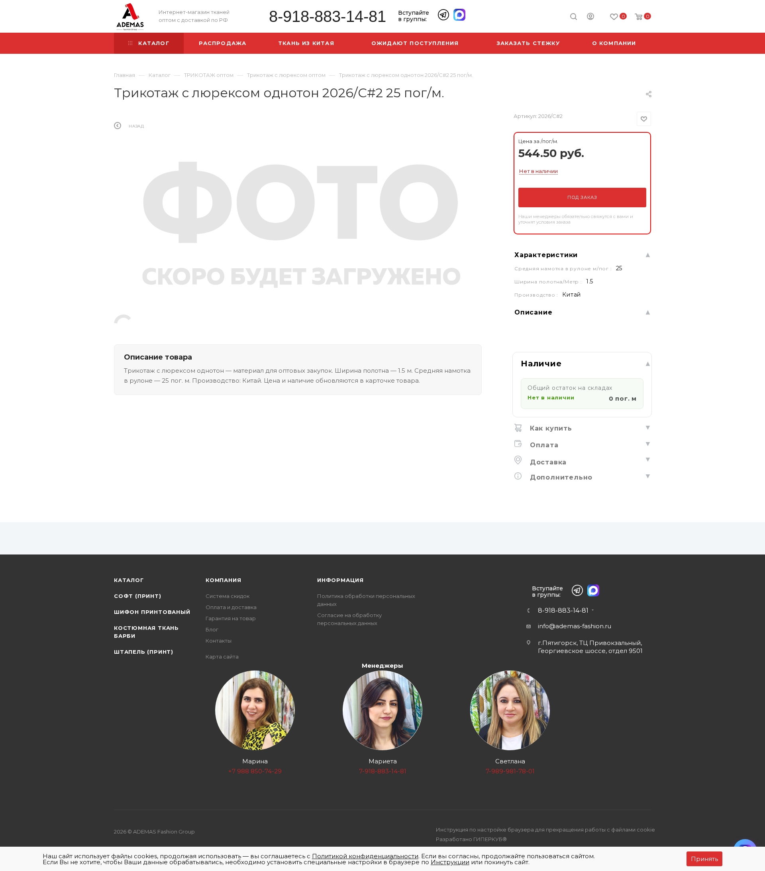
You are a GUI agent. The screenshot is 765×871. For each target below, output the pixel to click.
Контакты (218, 640)
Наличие (541, 363)
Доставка (547, 462)
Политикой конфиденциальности (365, 856)
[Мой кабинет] (590, 17)
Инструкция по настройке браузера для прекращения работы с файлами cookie (545, 829)
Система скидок (227, 596)
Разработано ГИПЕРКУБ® (471, 839)
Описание (533, 312)
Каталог (129, 580)
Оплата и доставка (231, 607)
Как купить (550, 428)
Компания (223, 580)
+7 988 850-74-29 (255, 771)
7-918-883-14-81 (382, 771)
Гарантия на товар (231, 618)
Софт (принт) (137, 596)
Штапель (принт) (143, 652)
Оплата (543, 445)
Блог (212, 629)
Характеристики (546, 255)
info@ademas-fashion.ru (574, 626)
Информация (340, 580)
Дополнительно (560, 477)
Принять (704, 859)
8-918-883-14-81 (327, 17)
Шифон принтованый (152, 612)
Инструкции (450, 862)
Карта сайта (222, 656)
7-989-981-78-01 (510, 771)
